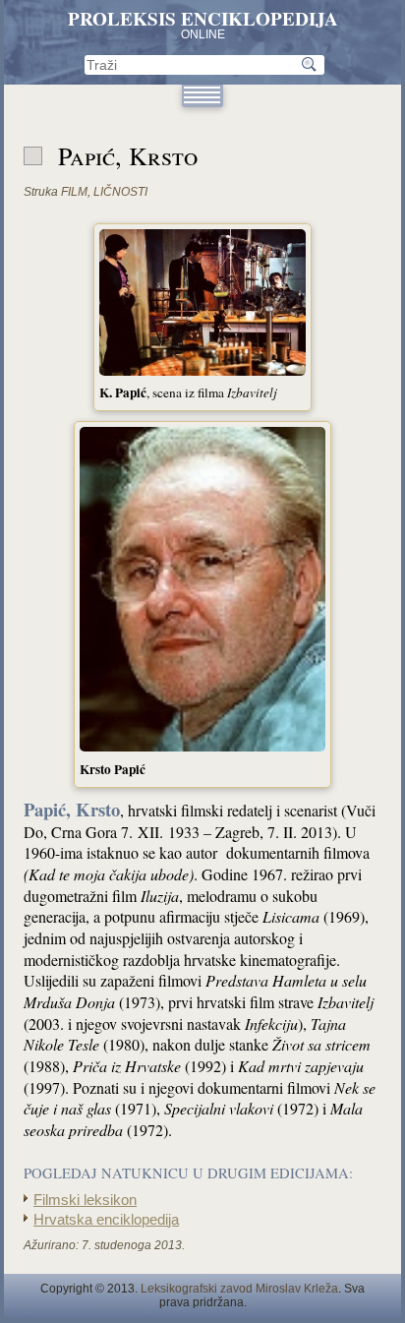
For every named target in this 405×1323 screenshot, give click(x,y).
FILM (74, 192)
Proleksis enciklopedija (203, 18)
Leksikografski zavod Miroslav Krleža (239, 1288)
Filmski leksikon (85, 1200)
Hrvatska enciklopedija (106, 1220)
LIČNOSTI (120, 192)
